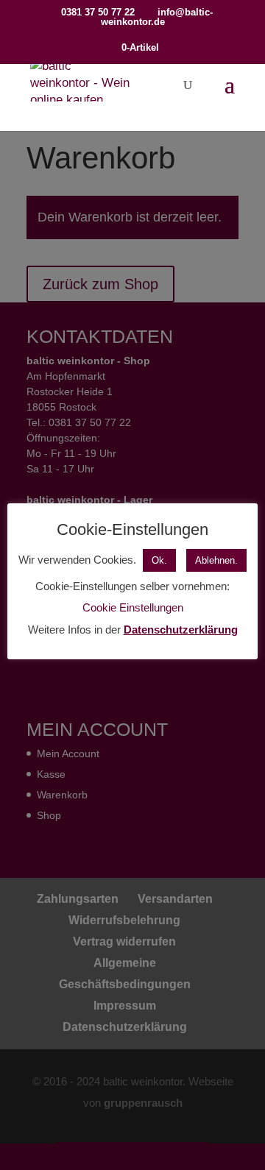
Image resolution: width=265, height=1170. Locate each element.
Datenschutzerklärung (181, 629)
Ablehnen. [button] (216, 560)
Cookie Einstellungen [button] (132, 607)
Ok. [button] (159, 560)
